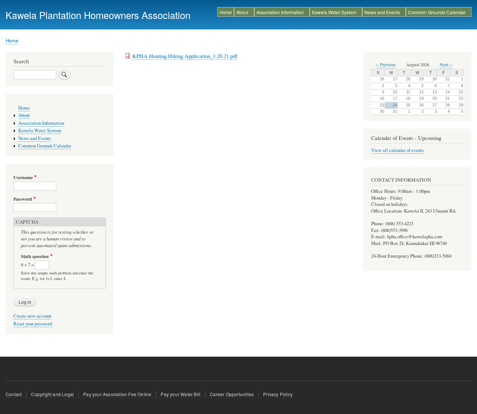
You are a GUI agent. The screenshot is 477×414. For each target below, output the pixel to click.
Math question (35, 256)
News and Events (382, 12)
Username (23, 178)
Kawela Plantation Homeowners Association (98, 15)
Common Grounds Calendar (436, 12)
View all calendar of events (397, 150)
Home (225, 12)
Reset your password (32, 324)
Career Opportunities (232, 394)
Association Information (280, 12)
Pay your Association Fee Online (117, 394)
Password (22, 199)
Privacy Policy (278, 394)
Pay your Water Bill (180, 394)
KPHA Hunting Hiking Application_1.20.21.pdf (184, 56)
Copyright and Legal (52, 394)
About (242, 12)
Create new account (32, 316)
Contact (14, 394)
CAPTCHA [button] (27, 222)
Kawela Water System (334, 12)
